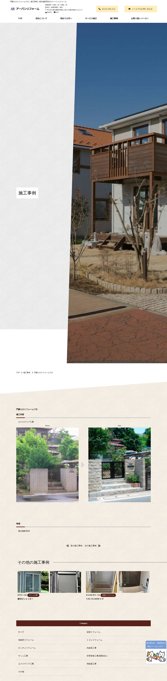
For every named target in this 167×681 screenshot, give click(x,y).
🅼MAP (55, 12)
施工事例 (114, 18)
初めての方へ (66, 18)
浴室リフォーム (93, 632)
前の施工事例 (76, 546)
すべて (21, 632)
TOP (20, 18)
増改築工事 (91, 664)
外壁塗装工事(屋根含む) (97, 656)
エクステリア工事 (26, 664)
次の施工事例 (90, 546)
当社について (41, 18)
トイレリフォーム (94, 640)
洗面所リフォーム (26, 640)
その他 (21, 672)
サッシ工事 (23, 656)
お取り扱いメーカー (140, 18)
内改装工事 (91, 648)
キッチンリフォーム (27, 648)
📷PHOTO (48, 12)
